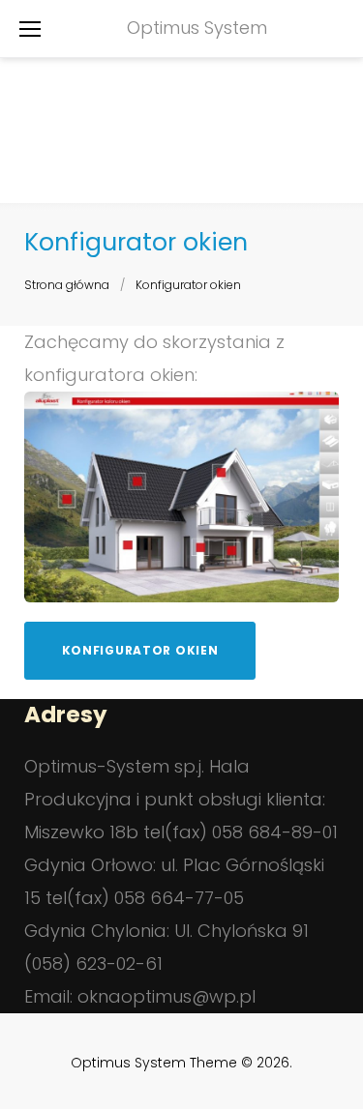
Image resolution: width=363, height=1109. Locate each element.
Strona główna (66, 285)
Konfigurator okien (140, 650)
